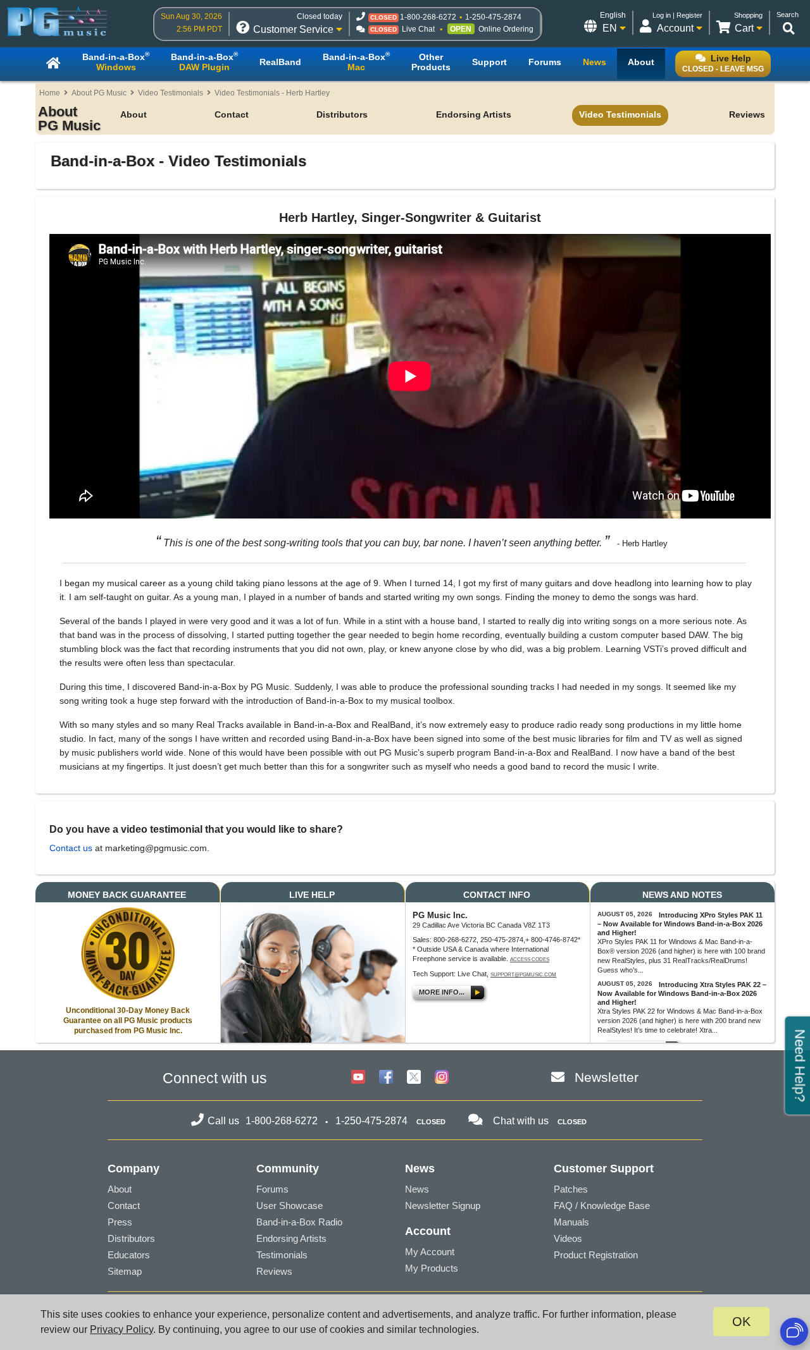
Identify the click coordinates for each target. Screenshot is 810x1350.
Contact (232, 114)
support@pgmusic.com (523, 975)
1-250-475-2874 (493, 17)
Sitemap (125, 1271)
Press (120, 1222)
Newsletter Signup (442, 1205)
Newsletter (607, 1077)
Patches (571, 1189)
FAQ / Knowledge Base (602, 1205)
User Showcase (289, 1205)
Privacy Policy (121, 1329)
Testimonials (282, 1254)
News (417, 1189)
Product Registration (596, 1254)
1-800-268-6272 (428, 17)
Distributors (342, 114)
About (133, 114)
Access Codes (529, 959)
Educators (129, 1254)
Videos (568, 1238)
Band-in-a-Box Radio (299, 1222)
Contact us (70, 848)
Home (49, 93)
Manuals (571, 1222)
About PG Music (99, 93)
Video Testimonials (170, 93)
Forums (272, 1189)
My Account (429, 1251)
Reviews (747, 114)
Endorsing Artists (473, 114)
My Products (431, 1268)
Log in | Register (677, 15)
